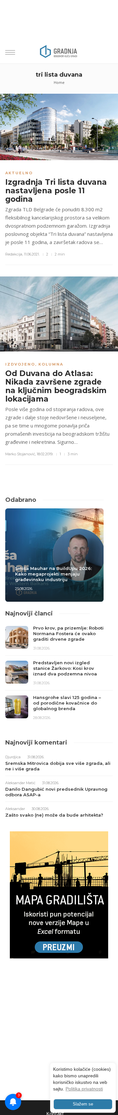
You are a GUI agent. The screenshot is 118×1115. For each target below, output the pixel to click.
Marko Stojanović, (20, 454)
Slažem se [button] (83, 1104)
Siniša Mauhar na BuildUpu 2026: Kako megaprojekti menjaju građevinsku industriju (53, 574)
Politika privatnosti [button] (84, 1088)
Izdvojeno (20, 364)
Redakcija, (14, 254)
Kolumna (50, 364)
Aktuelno (19, 173)
